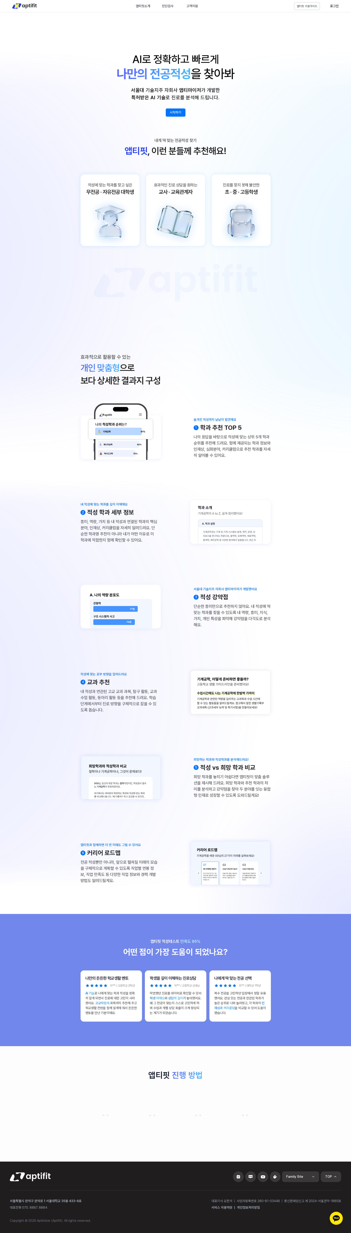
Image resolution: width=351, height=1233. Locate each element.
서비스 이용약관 (221, 1207)
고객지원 (192, 6)
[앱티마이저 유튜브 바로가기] (263, 1176)
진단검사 (167, 6)
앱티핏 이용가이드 (307, 6)
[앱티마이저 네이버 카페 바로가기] (275, 1176)
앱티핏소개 (143, 6)
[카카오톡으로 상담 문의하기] (336, 1218)
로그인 (334, 6)
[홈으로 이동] (24, 6)
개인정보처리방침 (248, 1207)
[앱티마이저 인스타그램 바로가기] (238, 1176)
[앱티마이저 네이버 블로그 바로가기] (250, 1176)
